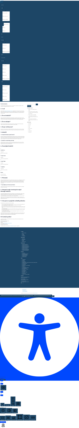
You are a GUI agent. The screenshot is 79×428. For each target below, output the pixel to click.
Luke (22, 233)
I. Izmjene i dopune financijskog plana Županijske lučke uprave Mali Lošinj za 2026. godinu (33, 116)
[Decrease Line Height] (1, 395)
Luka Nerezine (24, 264)
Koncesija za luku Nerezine (25, 248)
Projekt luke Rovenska (24, 255)
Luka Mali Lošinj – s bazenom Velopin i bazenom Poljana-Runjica (29, 262)
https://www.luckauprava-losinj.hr (8, 223)
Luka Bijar (23, 260)
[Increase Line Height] (1, 392)
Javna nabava (29, 123)
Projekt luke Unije (24, 256)
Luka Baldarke (24, 259)
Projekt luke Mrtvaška (24, 254)
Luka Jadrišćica (24, 261)
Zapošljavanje (5, 75)
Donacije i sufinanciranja (6, 78)
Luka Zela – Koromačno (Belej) (25, 274)
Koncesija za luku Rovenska (25, 247)
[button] (3, 8)
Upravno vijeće (5, 19)
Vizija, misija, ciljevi (5, 16)
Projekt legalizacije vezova (25, 253)
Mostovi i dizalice (5, 86)
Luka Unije (23, 272)
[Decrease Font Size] (1, 384)
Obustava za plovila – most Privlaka (32, 114)
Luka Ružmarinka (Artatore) (25, 267)
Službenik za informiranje (6, 51)
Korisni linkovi (5, 99)
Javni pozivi (23, 238)
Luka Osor (23, 266)
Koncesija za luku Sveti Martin (25, 246)
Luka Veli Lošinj (24, 273)
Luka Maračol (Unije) (24, 263)
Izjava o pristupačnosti (24, 291)
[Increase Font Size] (1, 380)
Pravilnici (4, 48)
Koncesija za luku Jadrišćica (25, 250)
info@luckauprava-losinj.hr (26, 281)
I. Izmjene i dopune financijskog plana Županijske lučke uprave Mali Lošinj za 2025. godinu (33, 120)
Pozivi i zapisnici (6, 24)
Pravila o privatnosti (24, 289)
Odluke (2, 54)
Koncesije (4, 72)
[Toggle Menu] (5, 10)
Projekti (4, 27)
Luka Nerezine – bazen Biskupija (26, 265)
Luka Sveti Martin (24, 270)
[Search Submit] (37, 104)
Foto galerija (5, 96)
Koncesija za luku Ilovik (25, 244)
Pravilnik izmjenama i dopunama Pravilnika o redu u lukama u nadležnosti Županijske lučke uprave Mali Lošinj (33, 112)
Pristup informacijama (24, 290)
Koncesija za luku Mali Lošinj (25, 249)
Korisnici (2, 81)
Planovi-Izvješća (3, 57)
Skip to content (2, 0)
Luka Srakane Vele (24, 268)
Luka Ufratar (23, 271)
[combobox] (26, 296)
